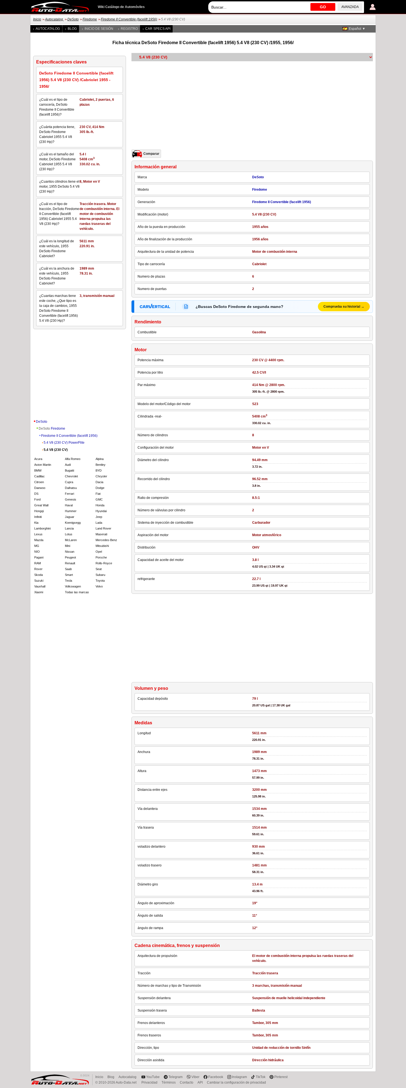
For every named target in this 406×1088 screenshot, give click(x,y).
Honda (100, 505)
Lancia (69, 528)
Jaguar (69, 516)
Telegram (175, 1077)
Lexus (38, 534)
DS (36, 493)
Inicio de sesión (99, 29)
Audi (68, 464)
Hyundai (101, 511)
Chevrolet (71, 476)
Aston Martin (42, 464)
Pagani (38, 557)
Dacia (99, 482)
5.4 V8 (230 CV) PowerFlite (64, 443)
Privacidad (149, 1082)
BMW (37, 470)
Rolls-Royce (104, 563)
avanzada (350, 7)
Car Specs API (157, 29)
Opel (99, 551)
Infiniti (38, 516)
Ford (37, 499)
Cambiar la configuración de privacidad (236, 1082)
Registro (129, 29)
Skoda (38, 574)
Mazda (38, 540)
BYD (99, 470)
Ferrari (69, 493)
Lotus (68, 534)
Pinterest (281, 1077)
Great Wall (41, 505)
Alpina (100, 459)
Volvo (99, 586)
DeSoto (73, 19)
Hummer (71, 511)
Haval (69, 505)
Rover (38, 569)
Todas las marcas (77, 592)
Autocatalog (54, 19)
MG (36, 545)
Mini (67, 545)
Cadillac (39, 476)
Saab (68, 569)
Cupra (69, 482)
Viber (195, 1077)
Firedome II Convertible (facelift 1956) (129, 19)
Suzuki (38, 580)
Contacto (186, 1082)
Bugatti (69, 470)
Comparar (151, 154)
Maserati (101, 534)
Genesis (70, 499)
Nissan (69, 551)
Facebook (215, 1077)
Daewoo (39, 488)
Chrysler (101, 476)
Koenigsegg (73, 522)
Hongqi (39, 511)
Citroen (39, 482)
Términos (169, 1082)
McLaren (71, 540)
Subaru (100, 574)
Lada (99, 522)
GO (323, 7)
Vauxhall (39, 586)
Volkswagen (73, 586)
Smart (69, 574)
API (200, 1082)
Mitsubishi (102, 545)
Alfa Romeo (72, 459)
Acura (38, 459)
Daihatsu (71, 488)
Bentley (101, 464)
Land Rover (103, 528)
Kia (36, 522)
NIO (37, 551)
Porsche (101, 557)
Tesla (68, 580)
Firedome (90, 19)
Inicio (37, 19)
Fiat (98, 493)
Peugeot (70, 557)
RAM (37, 563)
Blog (72, 29)
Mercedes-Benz (106, 540)
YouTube (153, 1077)
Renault (70, 563)
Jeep (99, 516)
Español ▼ (357, 29)
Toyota (100, 580)
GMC (99, 499)
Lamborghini (42, 528)
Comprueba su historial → (343, 306)
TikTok (260, 1077)
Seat (99, 569)
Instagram (239, 1077)
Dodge (100, 488)
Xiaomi (38, 592)
